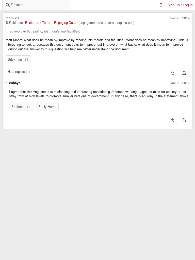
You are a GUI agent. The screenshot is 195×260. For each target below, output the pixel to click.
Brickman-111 (18, 59)
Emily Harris (47, 106)
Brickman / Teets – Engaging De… (50, 22)
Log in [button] (188, 5)
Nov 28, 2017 (179, 82)
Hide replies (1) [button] (19, 71)
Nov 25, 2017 (179, 18)
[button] (161, 5)
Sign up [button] (174, 5)
